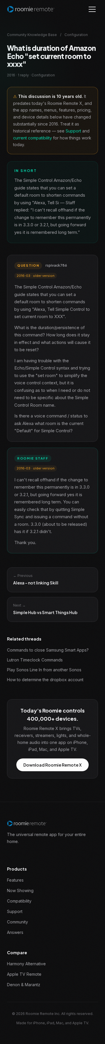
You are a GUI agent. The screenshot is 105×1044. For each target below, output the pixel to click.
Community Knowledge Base (32, 35)
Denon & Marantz (23, 984)
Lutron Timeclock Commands (35, 659)
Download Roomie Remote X (52, 764)
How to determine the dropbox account (45, 679)
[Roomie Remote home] (31, 9)
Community (17, 921)
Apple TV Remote (24, 974)
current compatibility (32, 137)
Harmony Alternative (26, 963)
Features (15, 880)
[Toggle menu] (92, 9)
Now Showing (20, 890)
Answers (15, 932)
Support (73, 130)
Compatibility (19, 900)
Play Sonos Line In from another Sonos (44, 669)
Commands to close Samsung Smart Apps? (48, 649)
